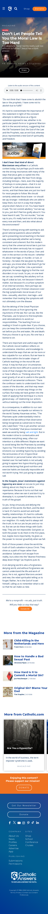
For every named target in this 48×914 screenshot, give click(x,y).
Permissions (15, 864)
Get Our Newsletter (24, 805)
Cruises (29, 845)
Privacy (18, 893)
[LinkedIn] (37, 822)
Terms (12, 893)
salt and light (32, 432)
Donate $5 (25, 609)
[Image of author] (6, 57)
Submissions (15, 861)
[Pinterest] (28, 823)
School (29, 839)
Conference (31, 842)
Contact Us (27, 893)
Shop (27, 9)
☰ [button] (3, 8)
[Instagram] (23, 823)
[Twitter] (14, 823)
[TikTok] (33, 823)
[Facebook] (9, 823)
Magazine (9, 26)
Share (24, 70)
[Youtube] (19, 823)
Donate (39, 9)
